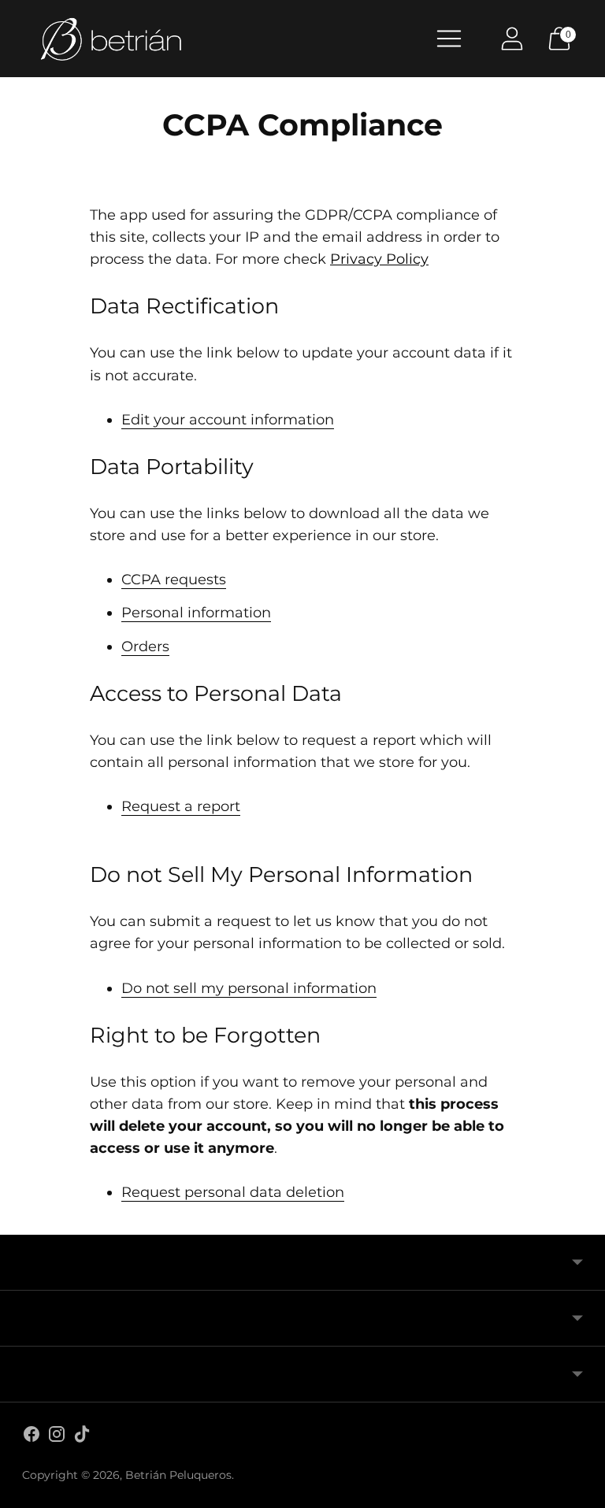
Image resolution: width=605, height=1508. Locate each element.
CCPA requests (173, 579)
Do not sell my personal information (249, 988)
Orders (145, 646)
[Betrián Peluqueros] (110, 38)
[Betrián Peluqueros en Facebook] (31, 1437)
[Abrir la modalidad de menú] (449, 39)
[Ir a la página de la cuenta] (512, 39)
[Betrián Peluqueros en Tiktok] (81, 1437)
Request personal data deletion (232, 1192)
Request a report (180, 806)
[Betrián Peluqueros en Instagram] (56, 1437)
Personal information (196, 612)
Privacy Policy (379, 259)
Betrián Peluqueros (178, 1475)
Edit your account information (227, 419)
